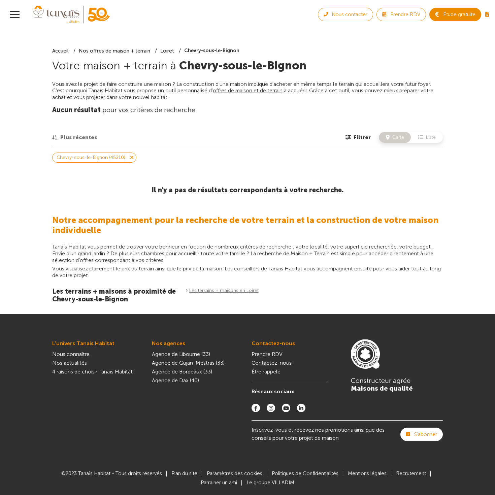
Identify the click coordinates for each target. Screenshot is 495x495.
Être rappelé (266, 371)
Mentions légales (367, 473)
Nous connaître (71, 354)
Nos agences (168, 343)
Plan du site (184, 473)
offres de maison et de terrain (248, 90)
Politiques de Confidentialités (305, 473)
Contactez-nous (273, 343)
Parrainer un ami (219, 483)
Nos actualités (69, 363)
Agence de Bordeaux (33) (182, 371)
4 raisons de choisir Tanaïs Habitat (92, 371)
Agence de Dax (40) (175, 380)
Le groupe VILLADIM (270, 483)
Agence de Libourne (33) (181, 354)
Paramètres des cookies (234, 473)
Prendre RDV (267, 354)
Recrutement (411, 473)
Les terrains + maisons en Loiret (224, 290)
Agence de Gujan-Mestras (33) (188, 363)
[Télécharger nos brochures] (487, 14)
